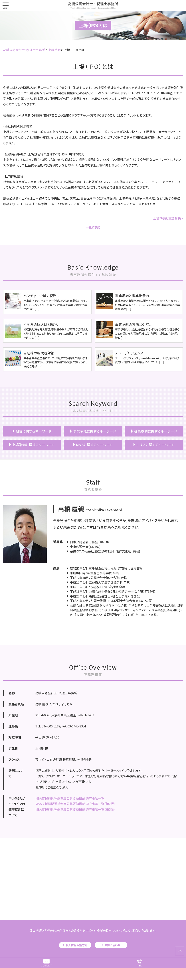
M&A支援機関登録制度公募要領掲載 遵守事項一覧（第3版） (75, 809)
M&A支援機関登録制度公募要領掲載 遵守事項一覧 (69, 798)
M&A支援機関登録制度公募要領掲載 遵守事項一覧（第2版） (75, 803)
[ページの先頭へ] (179, 950)
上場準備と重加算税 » (168, 218)
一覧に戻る (93, 227)
